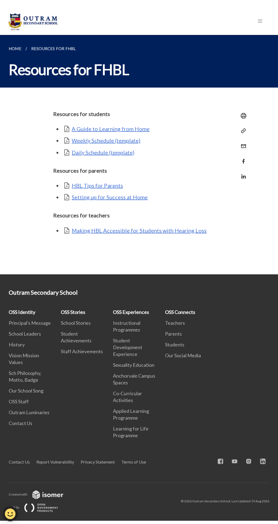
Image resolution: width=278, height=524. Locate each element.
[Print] (242, 115)
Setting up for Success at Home (110, 197)
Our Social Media (183, 355)
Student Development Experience (127, 347)
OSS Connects (180, 312)
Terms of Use (133, 461)
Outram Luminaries (29, 412)
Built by (14, 507)
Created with (18, 494)
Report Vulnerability (55, 461)
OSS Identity (22, 312)
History (17, 345)
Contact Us (20, 423)
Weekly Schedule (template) (106, 140)
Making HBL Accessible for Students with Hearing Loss (139, 230)
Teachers (175, 323)
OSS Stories (73, 312)
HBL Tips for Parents (97, 185)
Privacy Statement (98, 461)
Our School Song (26, 391)
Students (174, 345)
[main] (139, 154)
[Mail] (242, 142)
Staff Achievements (82, 351)
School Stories (76, 323)
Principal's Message (30, 323)
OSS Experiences (131, 312)
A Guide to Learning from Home (111, 129)
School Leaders (25, 334)
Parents (173, 334)
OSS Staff (19, 401)
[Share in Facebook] (242, 157)
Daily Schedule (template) (103, 152)
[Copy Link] (242, 130)
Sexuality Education (133, 365)
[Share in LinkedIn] (242, 173)
